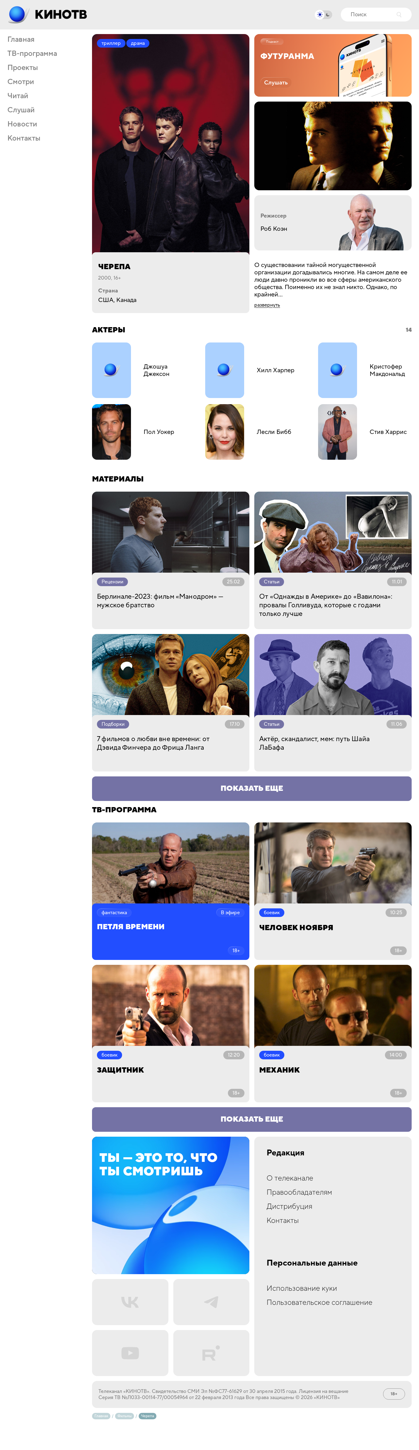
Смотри (20, 82)
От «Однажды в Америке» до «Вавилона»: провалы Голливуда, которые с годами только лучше (326, 605)
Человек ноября (296, 928)
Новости (22, 124)
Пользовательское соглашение (319, 1302)
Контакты (23, 138)
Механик (279, 1070)
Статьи (271, 582)
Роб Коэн (273, 229)
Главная (20, 40)
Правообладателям (299, 1192)
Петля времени (131, 927)
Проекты (22, 68)
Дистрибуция (289, 1206)
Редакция (286, 1153)
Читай (17, 96)
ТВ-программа (32, 54)
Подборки (113, 724)
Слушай (21, 110)
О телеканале (290, 1178)
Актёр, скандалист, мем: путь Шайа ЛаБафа (314, 743)
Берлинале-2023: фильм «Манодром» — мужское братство (160, 600)
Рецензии (112, 582)
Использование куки (302, 1288)
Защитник (120, 1070)
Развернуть (267, 305)
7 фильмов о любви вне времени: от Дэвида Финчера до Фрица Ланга (153, 743)
